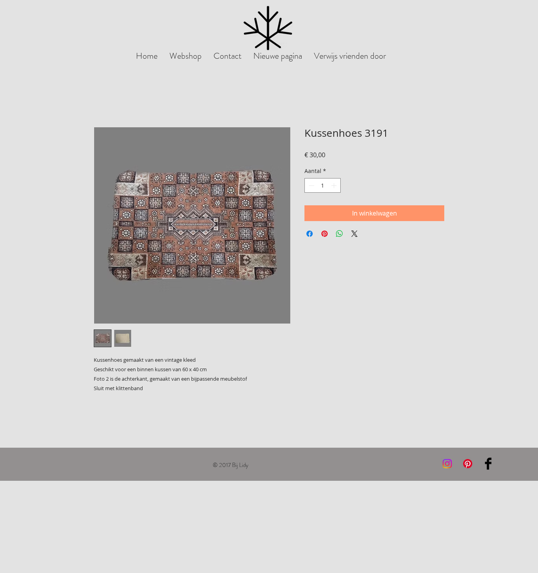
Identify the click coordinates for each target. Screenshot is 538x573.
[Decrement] (310, 185)
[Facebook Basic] (488, 464)
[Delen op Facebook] (309, 233)
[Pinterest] (468, 464)
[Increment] (334, 185)
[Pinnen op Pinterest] (324, 233)
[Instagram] (447, 464)
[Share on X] (354, 233)
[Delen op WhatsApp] (339, 233)
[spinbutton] (322, 185)
